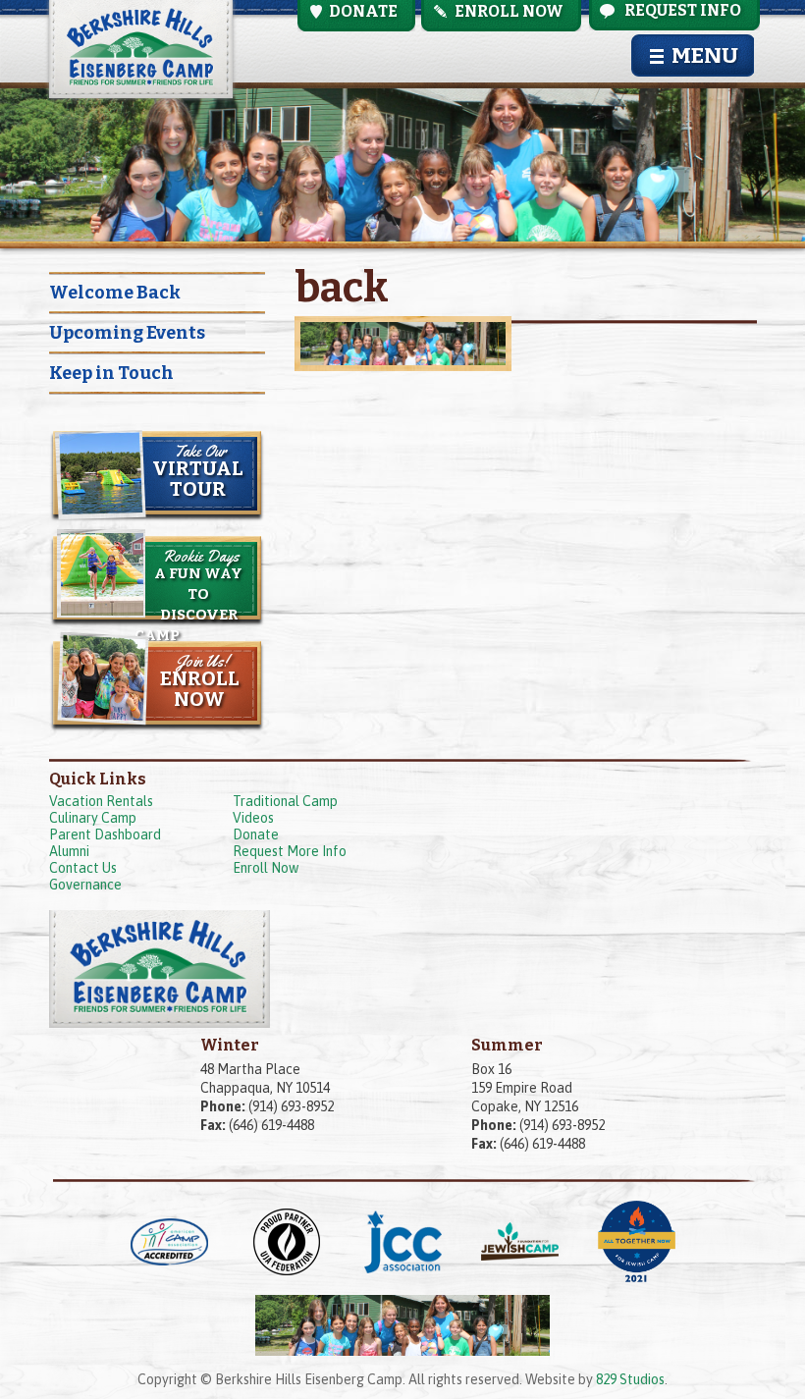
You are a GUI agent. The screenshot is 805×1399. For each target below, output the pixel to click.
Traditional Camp (285, 801)
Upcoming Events (127, 333)
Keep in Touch (111, 373)
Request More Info (290, 851)
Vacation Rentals (101, 801)
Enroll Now (265, 868)
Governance (85, 884)
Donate (256, 834)
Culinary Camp (92, 818)
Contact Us (83, 868)
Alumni (69, 851)
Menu (704, 55)
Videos (253, 818)
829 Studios (630, 1379)
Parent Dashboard (105, 834)
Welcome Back (115, 292)
